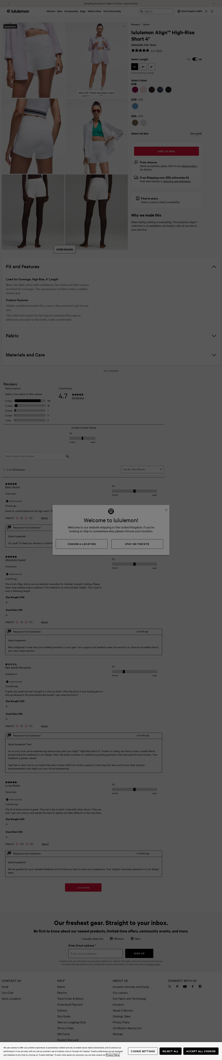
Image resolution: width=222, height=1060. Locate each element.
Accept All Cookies (201, 1051)
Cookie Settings (143, 1051)
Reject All (171, 1051)
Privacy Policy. (112, 1054)
